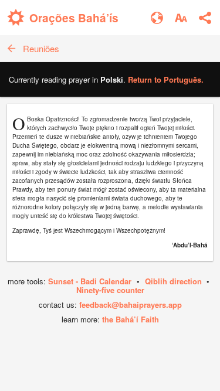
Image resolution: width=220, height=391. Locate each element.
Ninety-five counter (110, 289)
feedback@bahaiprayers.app (130, 304)
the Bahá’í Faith (130, 319)
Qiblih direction (173, 281)
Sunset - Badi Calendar (89, 281)
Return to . (166, 79)
